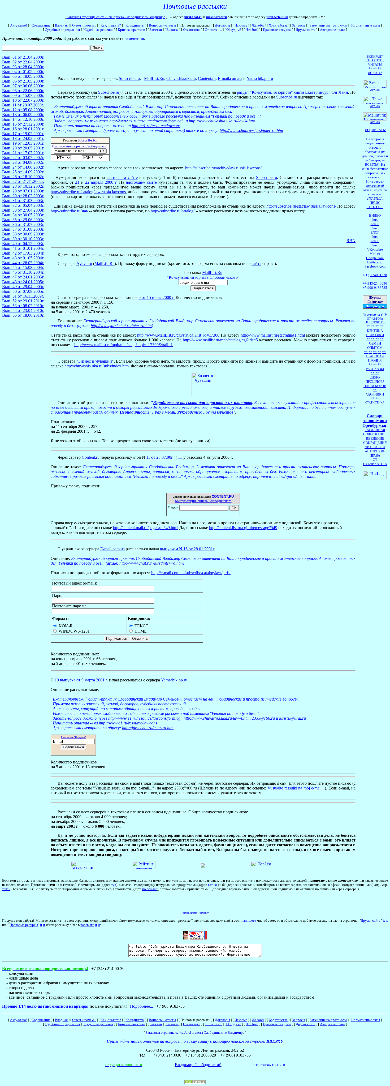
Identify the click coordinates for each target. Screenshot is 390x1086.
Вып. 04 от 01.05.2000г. (23, 71)
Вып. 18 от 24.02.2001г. (23, 138)
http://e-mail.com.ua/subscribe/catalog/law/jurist (191, 572)
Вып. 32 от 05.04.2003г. (23, 205)
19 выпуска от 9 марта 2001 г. (81, 680)
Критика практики (131, 30)
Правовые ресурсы (277, 30)
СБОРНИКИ (375, 394)
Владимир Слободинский (198, 1064)
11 (180, 457)
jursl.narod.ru (216, 17)
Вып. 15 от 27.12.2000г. (23, 124)
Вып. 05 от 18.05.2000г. (23, 76)
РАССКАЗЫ (375, 369)
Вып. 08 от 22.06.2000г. (23, 90)
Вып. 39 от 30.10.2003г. (23, 239)
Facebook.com (375, 266)
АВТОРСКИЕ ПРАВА (375, 453)
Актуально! (18, 25)
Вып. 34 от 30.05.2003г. (23, 215)
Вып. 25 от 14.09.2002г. (23, 172)
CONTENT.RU (223, 497)
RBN (351, 240)
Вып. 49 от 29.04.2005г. (23, 286)
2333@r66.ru (263, 718)
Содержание (41, 25)
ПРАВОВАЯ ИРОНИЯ (375, 358)
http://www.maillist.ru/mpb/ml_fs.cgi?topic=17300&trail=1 (123, 344)
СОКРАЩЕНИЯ (375, 443)
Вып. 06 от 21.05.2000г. (23, 81)
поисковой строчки (257, 1041)
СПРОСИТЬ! (375, 60)
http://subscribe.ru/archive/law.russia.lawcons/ (223, 168)
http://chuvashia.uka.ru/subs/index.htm (96, 366)
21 (77, 182)
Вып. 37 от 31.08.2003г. (23, 229)
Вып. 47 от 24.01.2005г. (23, 277)
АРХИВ (375, 122)
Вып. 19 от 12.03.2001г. (23, 143)
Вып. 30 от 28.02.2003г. (23, 196)
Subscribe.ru (129, 78)
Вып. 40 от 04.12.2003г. (23, 243)
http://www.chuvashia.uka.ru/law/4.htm (222, 121)
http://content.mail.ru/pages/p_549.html (145, 527)
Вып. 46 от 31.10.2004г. (23, 272)
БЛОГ (375, 224)
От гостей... (213, 30)
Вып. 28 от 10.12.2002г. (23, 186)
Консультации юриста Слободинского (80, 146)
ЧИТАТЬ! (375, 64)
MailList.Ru (104, 263)
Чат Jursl (252, 30)
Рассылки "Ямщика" (73, 737)
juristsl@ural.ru (292, 718)
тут (113, 885)
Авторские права (332, 30)
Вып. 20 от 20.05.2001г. (23, 148)
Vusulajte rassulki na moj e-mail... (296, 788)
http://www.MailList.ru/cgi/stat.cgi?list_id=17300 (178, 335)
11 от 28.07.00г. (160, 457)
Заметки (156, 30)
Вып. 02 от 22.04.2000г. (23, 62)
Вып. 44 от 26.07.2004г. (23, 262)
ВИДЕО (375, 215)
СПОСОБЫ (375, 207)
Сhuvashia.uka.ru (181, 78)
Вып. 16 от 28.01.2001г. (23, 129)
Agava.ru (84, 263)
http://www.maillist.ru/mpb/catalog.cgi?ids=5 (220, 340)
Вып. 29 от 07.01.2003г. (23, 191)
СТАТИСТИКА (374, 402)
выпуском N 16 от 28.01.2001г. (187, 549)
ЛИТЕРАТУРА (375, 447)
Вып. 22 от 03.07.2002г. (23, 157)
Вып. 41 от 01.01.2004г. (23, 248)
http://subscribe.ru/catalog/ (172, 211)
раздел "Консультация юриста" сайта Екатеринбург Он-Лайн (292, 92)
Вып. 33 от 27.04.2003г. (23, 210)
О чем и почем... (84, 25)
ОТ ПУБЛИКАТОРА (375, 462)
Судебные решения (98, 30)
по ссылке (149, 889)
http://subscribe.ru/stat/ (69, 211)
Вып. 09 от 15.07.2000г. (23, 95)
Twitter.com (375, 262)
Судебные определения (62, 30)
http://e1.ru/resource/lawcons (156, 125)
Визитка (172, 30)
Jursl (375, 220)
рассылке (87, 925)
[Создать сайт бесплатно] (195, 1082)
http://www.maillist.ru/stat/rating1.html (273, 335)
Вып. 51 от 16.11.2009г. (23, 296)
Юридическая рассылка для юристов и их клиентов (202, 402)
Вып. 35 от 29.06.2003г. (23, 219)
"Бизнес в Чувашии (94, 361)
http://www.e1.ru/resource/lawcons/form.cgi (146, 121)
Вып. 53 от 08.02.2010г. (23, 305)
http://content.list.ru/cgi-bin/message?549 (243, 527)
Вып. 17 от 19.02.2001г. (23, 133)
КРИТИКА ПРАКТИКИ (375, 333)
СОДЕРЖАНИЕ (375, 434)
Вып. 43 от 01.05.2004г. (23, 258)
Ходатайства (278, 25)
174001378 (378, 275)
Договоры (222, 25)
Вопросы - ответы (162, 25)
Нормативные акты (365, 25)
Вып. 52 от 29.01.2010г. (23, 301)
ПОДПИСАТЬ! (375, 130)
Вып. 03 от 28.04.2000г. (23, 67)
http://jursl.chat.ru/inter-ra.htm (148, 728)
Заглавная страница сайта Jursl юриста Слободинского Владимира (116, 17)
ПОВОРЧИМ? (375, 322)
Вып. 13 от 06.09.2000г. (23, 114)
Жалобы (258, 25)
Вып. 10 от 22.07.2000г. (23, 100)
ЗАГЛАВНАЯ (375, 430)
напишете (248, 920)
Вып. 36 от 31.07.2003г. (23, 224)
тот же (213, 885)
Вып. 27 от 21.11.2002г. (23, 181)
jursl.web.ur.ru (277, 17)
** (370, 69)
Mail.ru (375, 254)
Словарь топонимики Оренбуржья (374, 421)
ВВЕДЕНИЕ (375, 438)
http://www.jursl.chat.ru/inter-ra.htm (121, 325)
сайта (256, 263)
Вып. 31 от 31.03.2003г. (23, 200)
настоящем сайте (121, 177)
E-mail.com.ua (230, 78)
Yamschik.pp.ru (260, 78)
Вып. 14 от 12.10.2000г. (23, 119)
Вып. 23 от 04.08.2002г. (23, 162)
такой (6, 889)
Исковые (241, 25)
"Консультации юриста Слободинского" (203, 277)
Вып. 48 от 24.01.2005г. (23, 282)
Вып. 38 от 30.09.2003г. (23, 234)
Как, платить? (111, 25)
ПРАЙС (375, 203)
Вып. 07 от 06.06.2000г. (23, 86)
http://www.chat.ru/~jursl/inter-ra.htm (251, 130)
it (384, 920)
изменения (134, 38)
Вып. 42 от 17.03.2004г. (23, 253)
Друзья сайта (305, 30)
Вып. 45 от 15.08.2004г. (23, 267)
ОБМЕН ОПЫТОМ (375, 345)
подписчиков (375, 143)
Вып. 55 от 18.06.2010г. (23, 315)
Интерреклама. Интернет (195, 912)
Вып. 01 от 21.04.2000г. (23, 57)
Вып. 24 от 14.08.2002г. (23, 167)
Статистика (191, 30)
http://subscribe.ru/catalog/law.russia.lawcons (88, 192)
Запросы (298, 25)
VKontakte (375, 249)
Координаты (134, 25)
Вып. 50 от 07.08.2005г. (23, 291)
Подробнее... (141, 1006)
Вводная (61, 25)
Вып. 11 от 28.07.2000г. (23, 105)
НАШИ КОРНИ (374, 386)
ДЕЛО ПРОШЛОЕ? (375, 379)
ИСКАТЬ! (375, 73)
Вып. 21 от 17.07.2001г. (23, 153)
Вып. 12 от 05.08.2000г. (23, 110)
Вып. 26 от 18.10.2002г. (23, 176)
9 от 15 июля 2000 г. (156, 297)
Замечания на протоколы (328, 25)
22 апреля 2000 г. (101, 182)
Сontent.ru (207, 78)
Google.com (375, 258)
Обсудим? (233, 30)
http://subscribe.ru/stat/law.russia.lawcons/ (301, 206)
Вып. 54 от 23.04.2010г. (23, 310)
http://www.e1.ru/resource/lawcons (128, 723)
